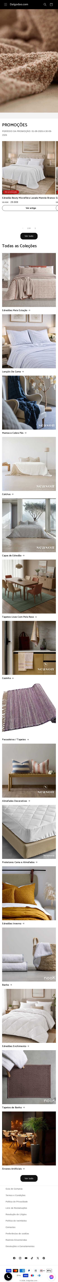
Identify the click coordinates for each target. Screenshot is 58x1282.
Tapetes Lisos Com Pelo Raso (18, 616)
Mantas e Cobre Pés (13, 433)
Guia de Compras (14, 1189)
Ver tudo (29, 236)
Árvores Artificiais (12, 1168)
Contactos (10, 1227)
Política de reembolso (16, 1221)
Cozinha (6, 678)
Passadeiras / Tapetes (14, 739)
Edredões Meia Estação (14, 310)
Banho (5, 984)
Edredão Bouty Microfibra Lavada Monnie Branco (28, 197)
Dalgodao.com (31, 1280)
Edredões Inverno (11, 923)
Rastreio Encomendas (16, 1240)
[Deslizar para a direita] (35, 228)
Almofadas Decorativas (14, 801)
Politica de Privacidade (17, 1201)
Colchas (6, 494)
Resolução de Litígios (16, 1214)
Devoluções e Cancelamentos (20, 1246)
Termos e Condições (15, 1195)
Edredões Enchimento (14, 1046)
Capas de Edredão (12, 555)
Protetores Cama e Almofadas (18, 862)
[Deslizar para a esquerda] (23, 228)
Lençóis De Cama (11, 371)
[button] (6, 4)
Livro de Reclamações (16, 1208)
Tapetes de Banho (12, 1107)
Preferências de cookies (17, 1233)
